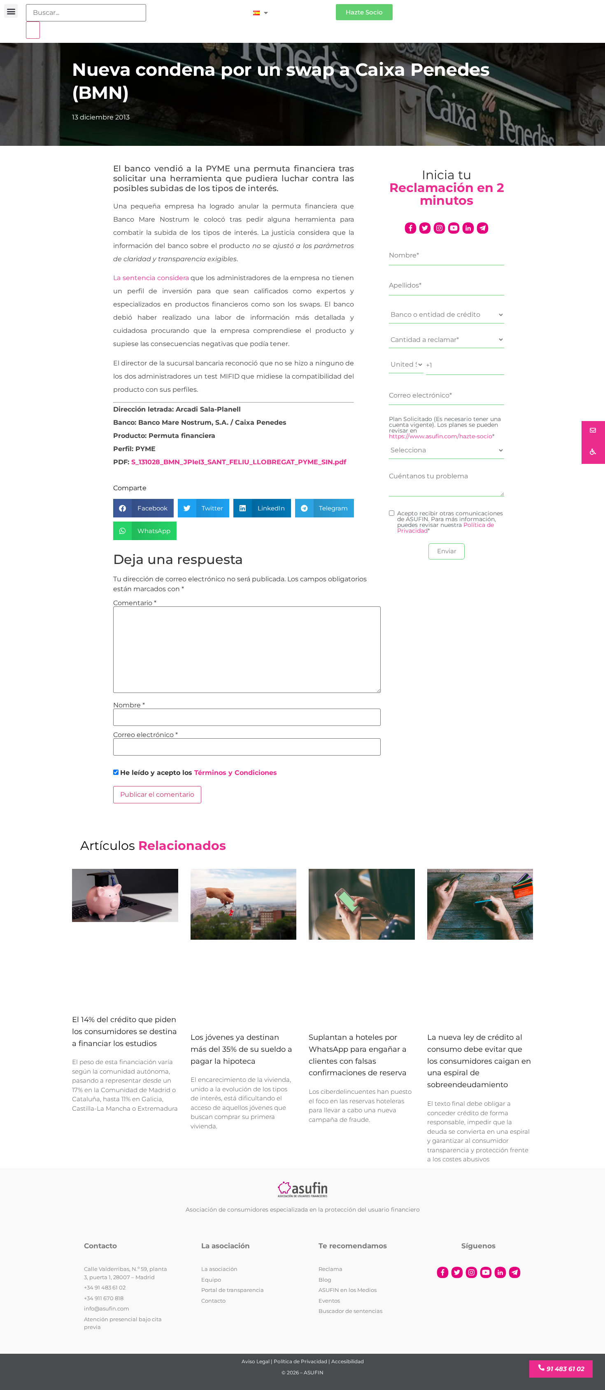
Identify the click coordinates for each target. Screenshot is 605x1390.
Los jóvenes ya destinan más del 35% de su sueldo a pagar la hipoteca (241, 1049)
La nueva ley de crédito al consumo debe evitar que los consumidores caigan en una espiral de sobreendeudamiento (479, 1061)
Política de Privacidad (300, 1361)
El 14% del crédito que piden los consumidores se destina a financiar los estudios (124, 1031)
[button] (11, 11)
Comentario (134, 603)
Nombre (129, 705)
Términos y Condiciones (235, 773)
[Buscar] (33, 30)
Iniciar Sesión (306, 9)
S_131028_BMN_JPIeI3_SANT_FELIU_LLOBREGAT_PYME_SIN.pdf (238, 462)
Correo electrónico (145, 735)
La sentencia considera (151, 278)
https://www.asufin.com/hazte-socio (440, 436)
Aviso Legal (256, 1361)
